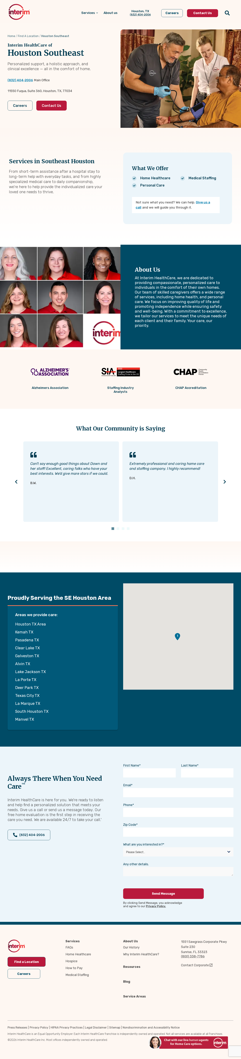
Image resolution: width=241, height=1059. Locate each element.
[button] (177, 636)
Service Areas (134, 996)
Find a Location (26, 962)
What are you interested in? (143, 844)
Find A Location (28, 36)
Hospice (71, 961)
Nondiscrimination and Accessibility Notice (151, 1027)
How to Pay (74, 968)
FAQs (69, 947)
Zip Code (129, 825)
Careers (20, 105)
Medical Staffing (77, 975)
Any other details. (136, 864)
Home (11, 36)
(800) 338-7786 (193, 956)
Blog (126, 982)
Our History (131, 947)
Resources (131, 967)
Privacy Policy (39, 1027)
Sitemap (114, 1027)
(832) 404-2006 (20, 80)
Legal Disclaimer (96, 1027)
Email (127, 785)
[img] (19, 12)
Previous (16, 482)
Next (225, 482)
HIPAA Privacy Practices (67, 1027)
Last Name (189, 765)
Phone (127, 805)
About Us (130, 941)
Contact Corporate (195, 965)
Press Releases (17, 1027)
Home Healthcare (78, 954)
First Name (131, 765)
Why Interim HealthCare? (141, 954)
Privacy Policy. (156, 906)
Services (72, 941)
